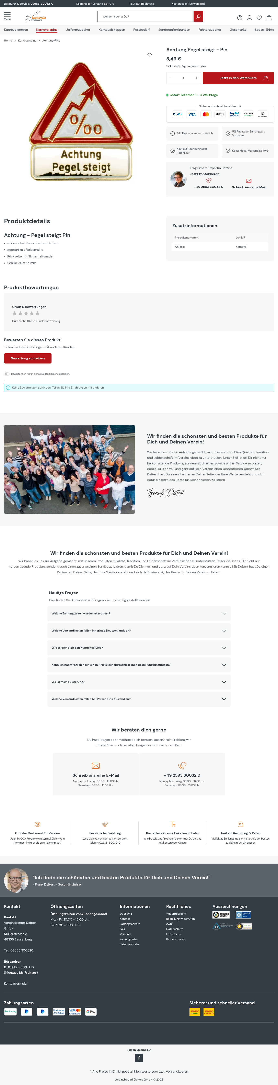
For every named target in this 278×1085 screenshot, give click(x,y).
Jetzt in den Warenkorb (238, 78)
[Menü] (8, 16)
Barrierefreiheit (176, 939)
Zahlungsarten (129, 939)
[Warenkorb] (269, 18)
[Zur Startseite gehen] (39, 16)
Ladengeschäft (130, 924)
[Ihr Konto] (249, 18)
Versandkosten (177, 1071)
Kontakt (125, 919)
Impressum (173, 934)
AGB (169, 924)
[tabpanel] (81, 249)
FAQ (122, 929)
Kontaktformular (16, 983)
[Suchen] (198, 16)
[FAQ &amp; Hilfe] (240, 18)
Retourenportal (129, 944)
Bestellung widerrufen (180, 919)
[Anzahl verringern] (170, 78)
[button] (139, 613)
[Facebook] (139, 1058)
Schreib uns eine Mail (249, 187)
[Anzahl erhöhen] (196, 78)
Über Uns (126, 913)
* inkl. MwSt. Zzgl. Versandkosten (186, 66)
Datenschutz (174, 929)
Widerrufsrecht (176, 913)
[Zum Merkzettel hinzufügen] (149, 55)
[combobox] (145, 16)
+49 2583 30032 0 (208, 187)
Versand (125, 934)
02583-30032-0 (42, 3)
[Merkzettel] (259, 18)
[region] (81, 124)
